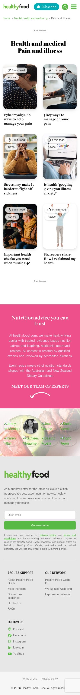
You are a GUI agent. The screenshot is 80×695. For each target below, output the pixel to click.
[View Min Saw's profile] (30, 426)
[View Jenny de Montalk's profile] (11, 426)
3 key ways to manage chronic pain (56, 119)
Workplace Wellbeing (58, 589)
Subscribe (49, 7)
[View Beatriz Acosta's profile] (49, 441)
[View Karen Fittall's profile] (11, 441)
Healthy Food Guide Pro (57, 581)
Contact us (15, 603)
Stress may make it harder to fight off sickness (19, 188)
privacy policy (48, 535)
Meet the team (17, 589)
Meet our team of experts (40, 386)
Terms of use (29, 678)
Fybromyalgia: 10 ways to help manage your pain (18, 119)
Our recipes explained (15, 596)
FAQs (11, 609)
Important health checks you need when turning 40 (17, 258)
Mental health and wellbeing (31, 18)
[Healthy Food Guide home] (26, 475)
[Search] (65, 7)
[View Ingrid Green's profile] (68, 441)
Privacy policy (50, 678)
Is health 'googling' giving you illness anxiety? (58, 188)
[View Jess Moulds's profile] (49, 426)
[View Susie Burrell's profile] (68, 426)
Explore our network (57, 594)
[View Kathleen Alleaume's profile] (30, 441)
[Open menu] (74, 6)
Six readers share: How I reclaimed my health (60, 258)
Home (6, 18)
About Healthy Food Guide (20, 581)
